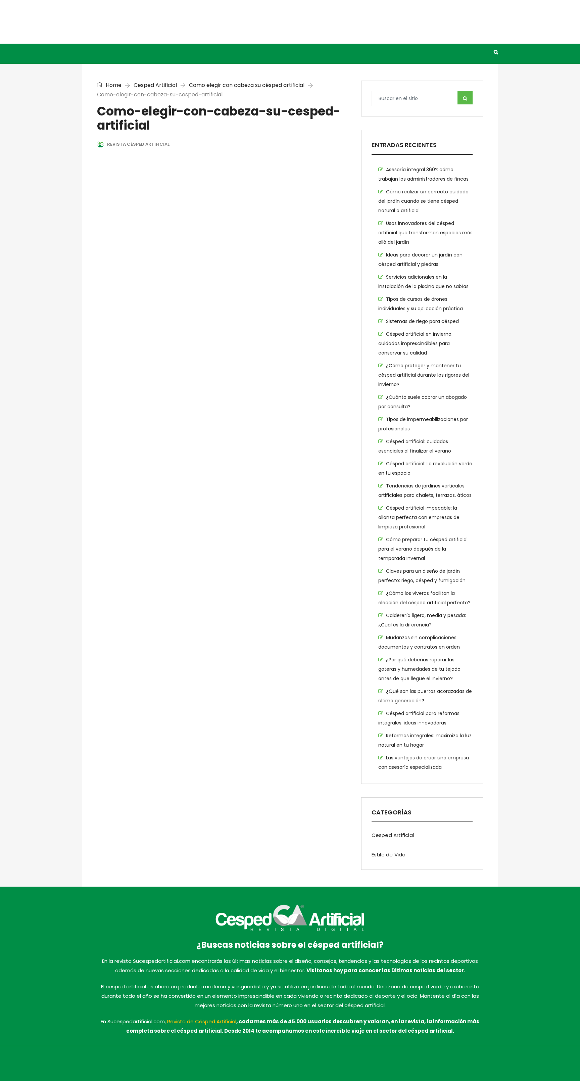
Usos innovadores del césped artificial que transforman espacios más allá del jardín (425, 232)
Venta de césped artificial (273, 52)
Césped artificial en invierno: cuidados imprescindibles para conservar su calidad (415, 343)
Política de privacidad (389, 1065)
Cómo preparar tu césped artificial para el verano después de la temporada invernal (423, 549)
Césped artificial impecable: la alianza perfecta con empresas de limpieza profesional (419, 517)
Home (113, 85)
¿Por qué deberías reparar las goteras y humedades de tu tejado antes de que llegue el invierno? (419, 669)
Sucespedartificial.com (193, 1065)
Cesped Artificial (154, 52)
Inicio (111, 52)
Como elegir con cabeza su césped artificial (246, 85)
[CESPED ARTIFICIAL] (149, 22)
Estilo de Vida (208, 52)
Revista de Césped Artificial (201, 1021)
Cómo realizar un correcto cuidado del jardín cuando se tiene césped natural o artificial (423, 201)
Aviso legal (347, 1065)
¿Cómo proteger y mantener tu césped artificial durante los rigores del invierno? (423, 375)
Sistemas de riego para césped (422, 321)
